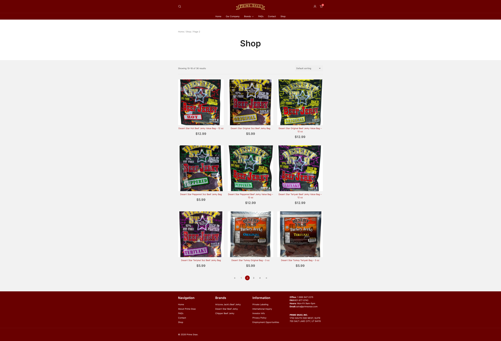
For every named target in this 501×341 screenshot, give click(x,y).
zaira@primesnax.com (307, 306)
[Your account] (315, 6)
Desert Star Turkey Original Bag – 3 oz (250, 260)
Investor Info (258, 313)
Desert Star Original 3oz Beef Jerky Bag (250, 128)
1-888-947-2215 (305, 297)
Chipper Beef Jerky (224, 313)
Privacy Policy (259, 317)
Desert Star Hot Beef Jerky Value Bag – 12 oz (200, 128)
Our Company (233, 16)
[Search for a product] (179, 6)
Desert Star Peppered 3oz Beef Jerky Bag (201, 194)
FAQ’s (260, 16)
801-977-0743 (301, 300)
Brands (247, 16)
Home (218, 16)
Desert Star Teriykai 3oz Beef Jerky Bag (201, 260)
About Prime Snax (187, 309)
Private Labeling (260, 304)
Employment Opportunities (265, 322)
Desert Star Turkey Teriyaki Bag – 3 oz (300, 260)
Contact (272, 16)
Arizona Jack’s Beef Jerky (228, 304)
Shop (283, 16)
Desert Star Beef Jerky (226, 309)
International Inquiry (262, 309)
